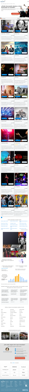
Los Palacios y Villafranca (13, 312)
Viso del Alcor (21, 318)
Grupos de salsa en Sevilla (22, 223)
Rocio (3, 351)
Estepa (20, 324)
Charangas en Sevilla (13, 223)
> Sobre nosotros (7, 382)
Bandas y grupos (5, 3)
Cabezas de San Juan (22, 321)
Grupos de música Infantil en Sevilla (13, 226)
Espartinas (11, 321)
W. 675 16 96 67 (2, 385)
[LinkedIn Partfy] (26, 390)
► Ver (18, 74)
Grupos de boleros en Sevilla (14, 224)
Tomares (20, 315)
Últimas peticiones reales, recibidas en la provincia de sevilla (14, 287)
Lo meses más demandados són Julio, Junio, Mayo (4, 279)
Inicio (1, 3)
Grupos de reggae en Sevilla (23, 224)
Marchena (11, 318)
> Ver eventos (16, 386)
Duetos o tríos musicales (10, 3)
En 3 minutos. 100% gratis (15, 15)
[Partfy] (3, 1)
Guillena (2, 324)
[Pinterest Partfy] (27, 390)
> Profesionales (24, 382)
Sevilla (2, 309)
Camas (2, 315)
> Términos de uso (8, 386)
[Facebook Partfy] (23, 390)
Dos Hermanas (12, 309)
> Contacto (7, 387)
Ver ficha (4, 74)
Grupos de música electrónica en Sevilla (5, 229)
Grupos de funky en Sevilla (22, 228)
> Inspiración (20, 382)
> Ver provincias (11, 386)
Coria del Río (21, 312)
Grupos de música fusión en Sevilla (13, 229)
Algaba (2, 321)
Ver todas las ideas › (25, 340)
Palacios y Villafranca (3, 312)
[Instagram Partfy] (24, 390)
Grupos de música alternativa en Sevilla (23, 221)
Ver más (2, 10)
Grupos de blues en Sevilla (4, 224)
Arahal (2, 318)
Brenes (11, 324)
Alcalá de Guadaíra (21, 309)
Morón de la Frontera (12, 315)
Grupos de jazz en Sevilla (4, 223)
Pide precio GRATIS (15, 13)
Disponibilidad (10, 74)
